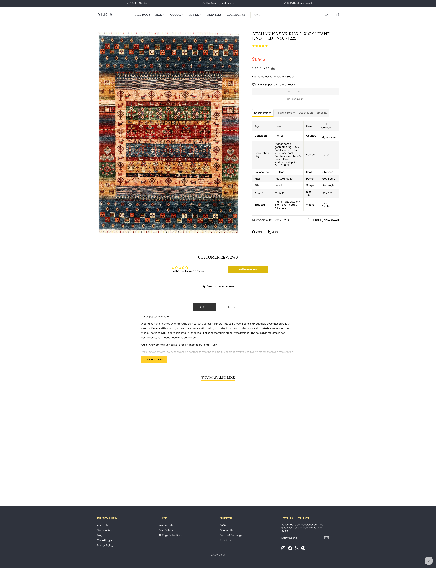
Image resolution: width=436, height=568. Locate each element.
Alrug (106, 14)
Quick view (126, 470)
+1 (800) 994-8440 (324, 220)
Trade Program (105, 540)
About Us (102, 525)
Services (214, 14)
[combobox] (290, 15)
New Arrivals (166, 525)
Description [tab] (306, 112)
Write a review (248, 269)
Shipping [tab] (322, 112)
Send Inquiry (297, 98)
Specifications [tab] (262, 113)
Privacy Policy (105, 545)
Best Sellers (166, 530)
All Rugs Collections (170, 535)
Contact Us (236, 14)
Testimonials (104, 530)
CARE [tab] (204, 307)
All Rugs (142, 14)
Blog (99, 535)
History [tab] (229, 307)
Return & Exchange (231, 535)
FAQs (223, 525)
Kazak (154, 328)
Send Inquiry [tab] (287, 113)
